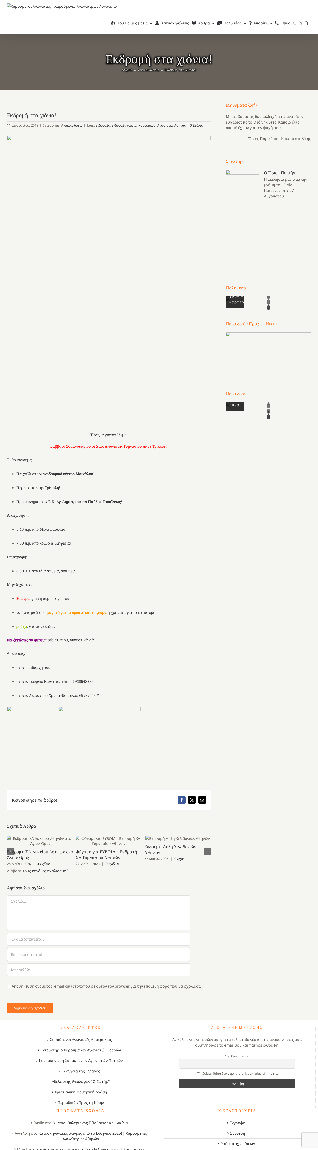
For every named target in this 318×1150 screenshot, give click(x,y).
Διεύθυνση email (237, 1056)
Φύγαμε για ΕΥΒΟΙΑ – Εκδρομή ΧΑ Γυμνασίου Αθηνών (108, 840)
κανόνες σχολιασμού (50, 870)
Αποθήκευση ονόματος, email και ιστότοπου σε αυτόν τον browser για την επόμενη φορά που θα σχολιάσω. (107, 986)
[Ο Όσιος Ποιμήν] (242, 219)
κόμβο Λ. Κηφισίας (56, 543)
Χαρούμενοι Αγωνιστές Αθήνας (162, 125)
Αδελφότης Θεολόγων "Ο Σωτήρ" (81, 1081)
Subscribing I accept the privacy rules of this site (240, 1073)
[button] (306, 23)
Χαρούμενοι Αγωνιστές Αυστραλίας (81, 1039)
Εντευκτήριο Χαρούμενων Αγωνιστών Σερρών (81, 1050)
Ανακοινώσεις (71, 125)
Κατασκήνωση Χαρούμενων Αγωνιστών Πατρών (81, 1060)
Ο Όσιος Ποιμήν (279, 172)
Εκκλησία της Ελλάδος (80, 1071)
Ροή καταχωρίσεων (237, 1143)
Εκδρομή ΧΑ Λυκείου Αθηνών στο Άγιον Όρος (40, 840)
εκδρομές (103, 125)
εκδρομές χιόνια (124, 125)
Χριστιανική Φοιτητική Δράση (81, 1092)
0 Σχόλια (196, 125)
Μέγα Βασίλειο (52, 529)
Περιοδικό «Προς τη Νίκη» (81, 1102)
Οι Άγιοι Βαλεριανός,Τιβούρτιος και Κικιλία (90, 1122)
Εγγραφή (237, 1122)
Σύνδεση (237, 1133)
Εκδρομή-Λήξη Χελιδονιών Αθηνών (177, 838)
